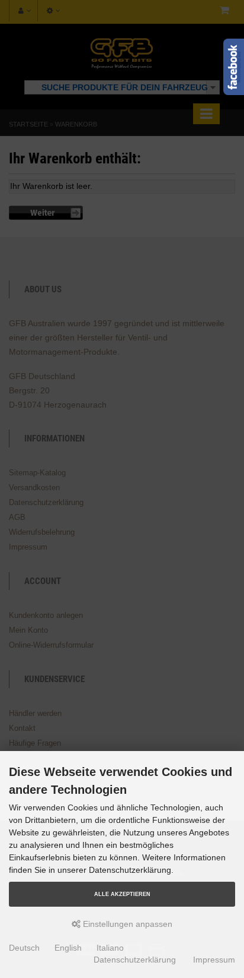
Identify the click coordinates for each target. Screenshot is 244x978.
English (68, 947)
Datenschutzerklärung (135, 959)
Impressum (214, 959)
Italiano (110, 947)
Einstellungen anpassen (126, 924)
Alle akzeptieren (122, 894)
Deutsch (24, 947)
